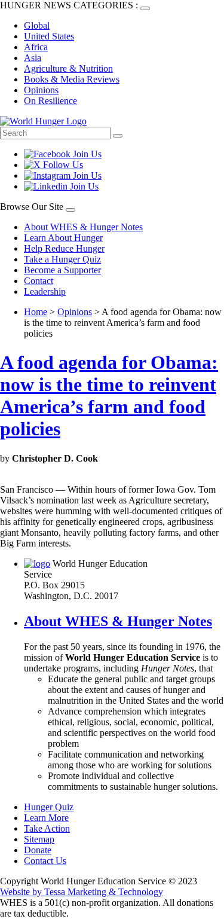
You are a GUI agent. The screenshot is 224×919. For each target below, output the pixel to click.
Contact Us (45, 861)
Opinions (41, 90)
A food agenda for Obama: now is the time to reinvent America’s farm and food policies (109, 395)
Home (35, 312)
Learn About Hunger (63, 238)
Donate (37, 850)
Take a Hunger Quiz (62, 259)
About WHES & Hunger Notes (83, 227)
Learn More (46, 818)
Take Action (47, 828)
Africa (36, 47)
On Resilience (50, 101)
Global (37, 25)
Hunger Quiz (48, 807)
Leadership (45, 291)
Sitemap (39, 839)
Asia (32, 58)
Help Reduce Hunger (64, 248)
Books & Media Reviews (71, 79)
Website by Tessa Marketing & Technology (81, 892)
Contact (38, 281)
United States (49, 36)
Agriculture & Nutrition (68, 68)
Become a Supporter (62, 270)
